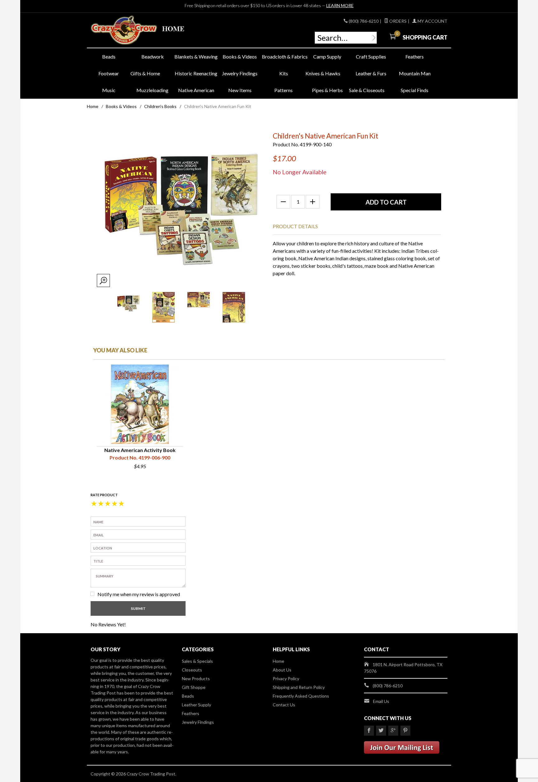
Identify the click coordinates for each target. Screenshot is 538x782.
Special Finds (414, 90)
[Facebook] (369, 731)
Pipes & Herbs (327, 90)
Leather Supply (196, 704)
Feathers (414, 56)
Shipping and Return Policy (299, 687)
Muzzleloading (152, 90)
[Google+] (393, 731)
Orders (397, 21)
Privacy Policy (286, 678)
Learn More (340, 5)
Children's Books (160, 106)
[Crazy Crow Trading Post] (147, 30)
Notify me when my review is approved (138, 594)
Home (92, 106)
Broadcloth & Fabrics (283, 56)
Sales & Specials (197, 661)
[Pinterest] (405, 731)
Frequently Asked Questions (301, 696)
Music (109, 90)
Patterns (283, 90)
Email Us (381, 701)
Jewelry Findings (239, 73)
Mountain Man (415, 73)
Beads (109, 56)
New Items (240, 90)
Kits (283, 73)
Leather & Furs (371, 73)
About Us (282, 669)
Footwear (108, 73)
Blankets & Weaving (196, 56)
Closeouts (192, 669)
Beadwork (152, 56)
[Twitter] (381, 731)
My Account (432, 21)
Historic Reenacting (196, 73)
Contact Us (284, 704)
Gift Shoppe (193, 687)
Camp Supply (327, 56)
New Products (196, 678)
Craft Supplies (371, 56)
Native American (196, 90)
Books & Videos (240, 56)
